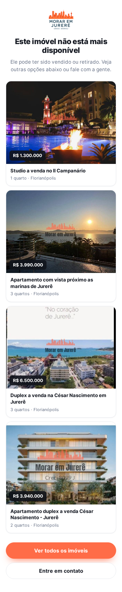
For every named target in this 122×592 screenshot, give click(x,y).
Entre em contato (61, 571)
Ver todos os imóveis (61, 550)
